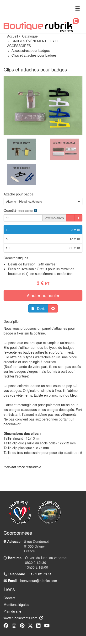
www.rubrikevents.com (21, 617)
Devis (41, 308)
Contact (9, 597)
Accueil (12, 36)
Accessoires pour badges (30, 50)
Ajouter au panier (43, 295)
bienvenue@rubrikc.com (38, 580)
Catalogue (30, 36)
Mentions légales (16, 604)
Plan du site (12, 611)
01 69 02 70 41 (40, 573)
